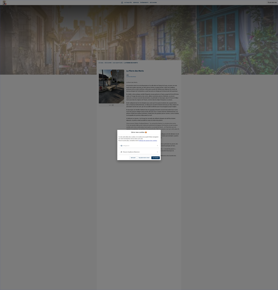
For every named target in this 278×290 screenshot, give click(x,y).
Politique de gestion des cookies (148, 140)
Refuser (133, 157)
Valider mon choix (144, 157)
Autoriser (156, 157)
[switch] (120, 152)
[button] (139, 145)
